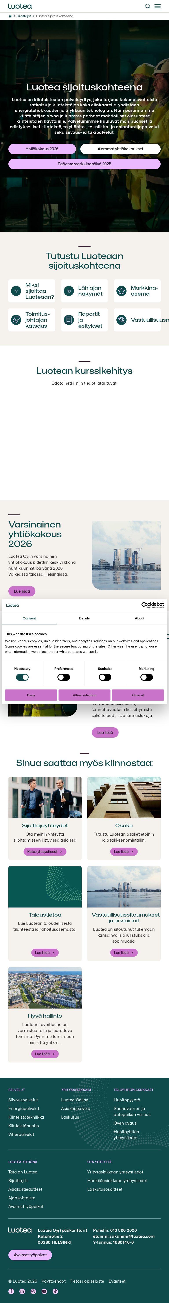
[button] (147, 6)
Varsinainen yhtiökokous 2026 (35, 534)
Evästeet (117, 1281)
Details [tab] (84, 618)
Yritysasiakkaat (76, 1090)
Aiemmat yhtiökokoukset (120, 149)
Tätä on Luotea (23, 1172)
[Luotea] (20, 6)
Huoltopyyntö (127, 1100)
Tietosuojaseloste (87, 1281)
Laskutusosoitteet (104, 1189)
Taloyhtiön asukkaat (133, 1090)
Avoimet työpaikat (25, 1206)
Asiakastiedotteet (25, 1189)
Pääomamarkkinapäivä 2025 (84, 164)
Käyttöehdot (54, 1281)
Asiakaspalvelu (75, 1108)
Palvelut (16, 1090)
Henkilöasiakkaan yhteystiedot (117, 1180)
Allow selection (84, 695)
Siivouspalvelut (23, 1100)
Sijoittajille (18, 1180)
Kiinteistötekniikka (26, 1117)
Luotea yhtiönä (22, 1162)
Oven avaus (125, 1123)
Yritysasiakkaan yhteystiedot (115, 1172)
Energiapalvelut (23, 1108)
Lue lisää (22, 591)
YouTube (45, 1291)
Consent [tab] (29, 618)
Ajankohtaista (21, 1198)
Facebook (11, 1291)
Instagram (34, 1291)
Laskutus (70, 1117)
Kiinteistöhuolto (23, 1125)
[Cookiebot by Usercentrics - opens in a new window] (144, 605)
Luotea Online (74, 1100)
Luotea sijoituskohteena (54, 16)
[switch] (63, 677)
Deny (31, 695)
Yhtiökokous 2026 (42, 149)
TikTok (56, 1291)
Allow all (138, 695)
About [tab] (140, 618)
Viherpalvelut (21, 1134)
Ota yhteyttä (99, 1162)
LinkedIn (22, 1291)
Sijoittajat (24, 16)
